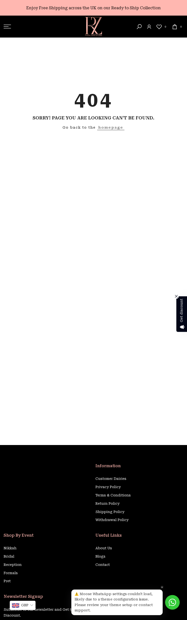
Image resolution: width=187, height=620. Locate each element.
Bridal (9, 556)
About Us (103, 548)
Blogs (100, 556)
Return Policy (107, 503)
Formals (11, 573)
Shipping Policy (109, 512)
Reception (13, 565)
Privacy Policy (108, 487)
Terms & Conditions (113, 495)
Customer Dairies (110, 479)
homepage (110, 127)
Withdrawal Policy (112, 520)
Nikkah (10, 548)
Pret (7, 581)
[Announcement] (93, 8)
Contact (102, 565)
